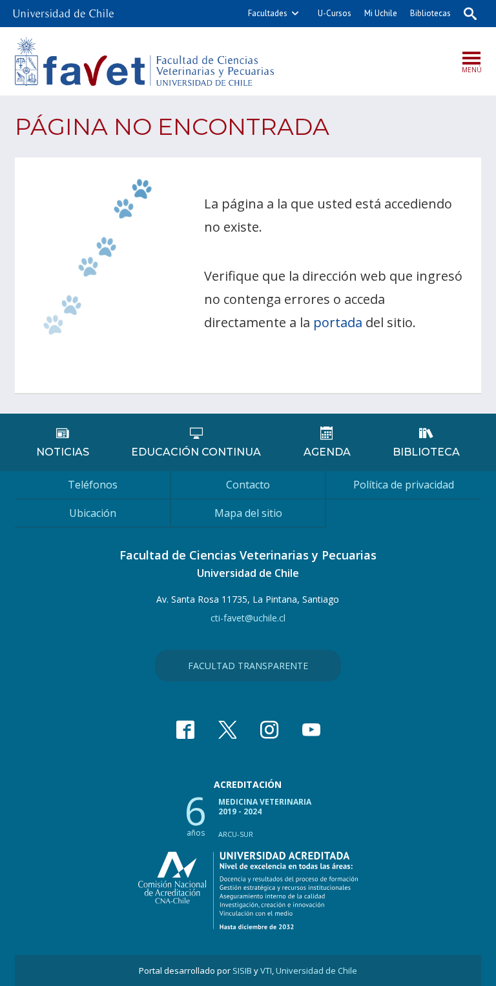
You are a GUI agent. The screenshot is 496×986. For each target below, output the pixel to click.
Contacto (248, 485)
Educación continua (196, 452)
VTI (266, 970)
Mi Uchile (380, 13)
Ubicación (92, 513)
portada (337, 322)
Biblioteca (426, 452)
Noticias (62, 452)
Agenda (327, 452)
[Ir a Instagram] (269, 730)
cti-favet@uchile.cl (248, 618)
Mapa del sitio (248, 513)
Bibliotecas (430, 13)
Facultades (267, 13)
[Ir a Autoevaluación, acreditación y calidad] (248, 890)
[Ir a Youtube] (311, 730)
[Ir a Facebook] (185, 730)
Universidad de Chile (316, 970)
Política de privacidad (403, 485)
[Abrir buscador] (470, 13)
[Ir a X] (227, 730)
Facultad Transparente (248, 665)
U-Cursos (334, 13)
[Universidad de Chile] (63, 9)
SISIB (242, 970)
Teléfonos (93, 485)
